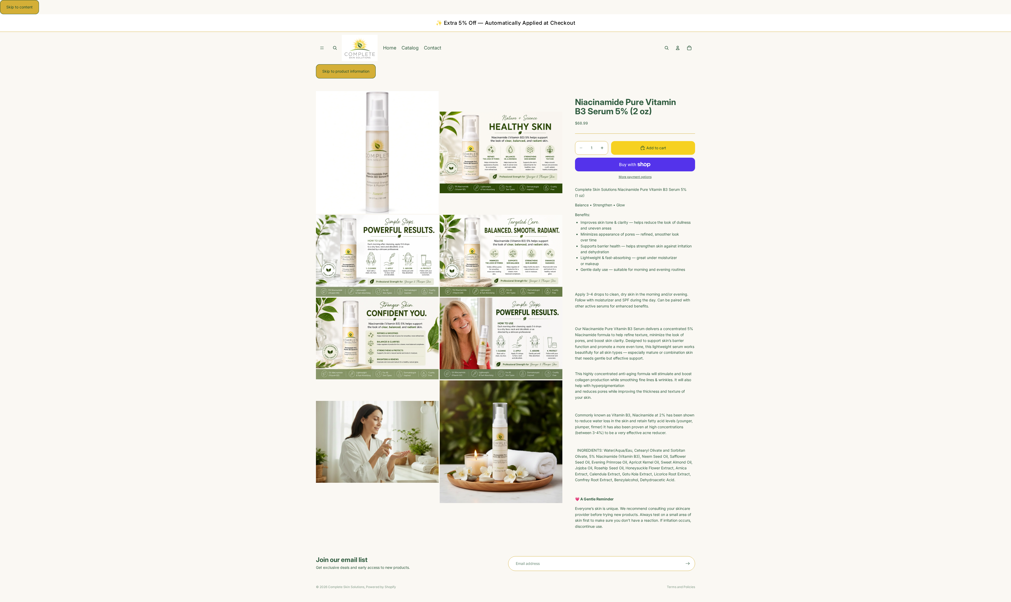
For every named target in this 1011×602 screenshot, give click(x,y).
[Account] (677, 48)
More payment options (635, 177)
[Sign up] (688, 564)
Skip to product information (345, 71)
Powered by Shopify (381, 587)
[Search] (666, 48)
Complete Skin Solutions (346, 587)
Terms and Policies (681, 587)
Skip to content (19, 7)
